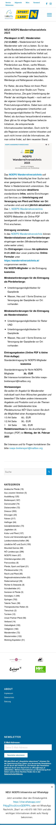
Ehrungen (8, 514)
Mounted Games (11, 547)
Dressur (7, 511)
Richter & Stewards (12, 584)
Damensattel (9, 503)
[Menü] (48, 14)
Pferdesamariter (11, 569)
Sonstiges (8, 595)
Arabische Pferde (12, 489)
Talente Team (10, 603)
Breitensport (9, 500)
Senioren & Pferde (12, 592)
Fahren (7, 518)
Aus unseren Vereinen (14, 492)
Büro (27, 2)
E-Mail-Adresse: (12, 742)
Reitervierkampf (11, 581)
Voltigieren (8, 628)
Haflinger (8, 522)
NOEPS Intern (10, 555)
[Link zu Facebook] (46, 3)
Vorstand (36, 2)
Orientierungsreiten (12, 558)
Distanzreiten (10, 507)
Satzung (7, 701)
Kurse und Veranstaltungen (16, 536)
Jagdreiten (8, 529)
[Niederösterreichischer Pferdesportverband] (23, 14)
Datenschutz (9, 697)
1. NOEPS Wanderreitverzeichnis (26, 208)
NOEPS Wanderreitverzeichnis (26, 233)
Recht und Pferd (11, 573)
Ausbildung (9, 496)
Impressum (8, 693)
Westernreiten (10, 636)
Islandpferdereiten (12, 525)
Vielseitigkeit (9, 625)
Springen (8, 599)
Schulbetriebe (10, 588)
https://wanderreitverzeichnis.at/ (21, 260)
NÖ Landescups (11, 551)
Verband (8, 621)
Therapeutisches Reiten (14, 606)
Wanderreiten (10, 632)
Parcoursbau (10, 562)
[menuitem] (8, 2)
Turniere (7, 614)
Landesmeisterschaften (14, 540)
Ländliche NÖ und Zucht (15, 544)
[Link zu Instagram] (51, 3)
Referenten (9, 5)
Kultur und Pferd (11, 533)
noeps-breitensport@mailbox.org (26, 448)
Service (8, 2)
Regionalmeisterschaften (15, 577)
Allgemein (18, 2)
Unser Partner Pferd (13, 617)
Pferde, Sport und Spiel (14, 566)
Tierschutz (9, 610)
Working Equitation (12, 639)
